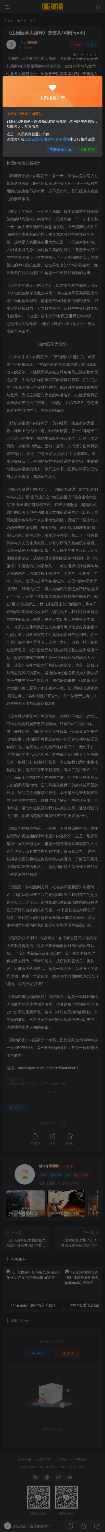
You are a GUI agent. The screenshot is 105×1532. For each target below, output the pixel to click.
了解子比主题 (60, 149)
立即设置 (88, 149)
